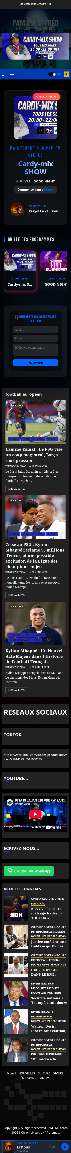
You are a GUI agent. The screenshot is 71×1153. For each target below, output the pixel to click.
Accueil (11, 1073)
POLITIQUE (54, 993)
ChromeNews (30, 1133)
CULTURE (48, 899)
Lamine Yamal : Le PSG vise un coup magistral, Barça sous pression (33, 454)
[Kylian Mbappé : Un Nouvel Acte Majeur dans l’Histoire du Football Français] (35, 623)
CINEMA (36, 899)
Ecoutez (66, 74)
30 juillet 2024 (40, 667)
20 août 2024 (39, 572)
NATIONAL (38, 903)
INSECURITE (38, 988)
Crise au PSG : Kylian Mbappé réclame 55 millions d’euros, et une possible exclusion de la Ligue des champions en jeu (34, 555)
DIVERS (14, 439)
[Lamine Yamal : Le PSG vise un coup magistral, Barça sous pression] (35, 422)
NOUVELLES (38, 936)
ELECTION (47, 983)
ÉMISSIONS (28, 1078)
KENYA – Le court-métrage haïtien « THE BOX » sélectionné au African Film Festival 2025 (46, 920)
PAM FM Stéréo (35, 22)
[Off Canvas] (4, 74)
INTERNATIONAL (33, 439)
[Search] (59, 74)
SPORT (52, 439)
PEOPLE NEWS (19, 640)
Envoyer (35, 363)
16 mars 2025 (39, 465)
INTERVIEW (38, 960)
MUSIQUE (59, 932)
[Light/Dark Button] (52, 74)
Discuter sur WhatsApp (32, 871)
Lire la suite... (17, 489)
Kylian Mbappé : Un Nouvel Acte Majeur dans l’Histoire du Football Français (34, 656)
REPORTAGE (58, 964)
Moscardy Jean (17, 465)
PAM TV (44, 1078)
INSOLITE (60, 927)
